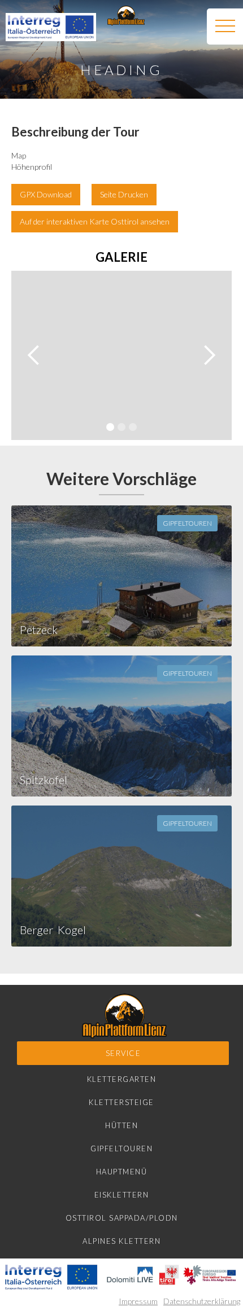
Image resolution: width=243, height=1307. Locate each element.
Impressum (138, 1301)
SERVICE (123, 1053)
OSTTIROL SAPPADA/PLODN (122, 1217)
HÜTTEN (121, 1125)
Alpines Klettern (121, 1241)
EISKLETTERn (121, 1194)
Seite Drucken (124, 194)
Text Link (204, 221)
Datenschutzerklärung (201, 1301)
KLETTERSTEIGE (121, 1102)
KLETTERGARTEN (122, 1079)
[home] (123, 15)
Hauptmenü (121, 1171)
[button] (225, 26)
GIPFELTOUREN (121, 1148)
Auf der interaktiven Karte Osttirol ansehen (95, 221)
